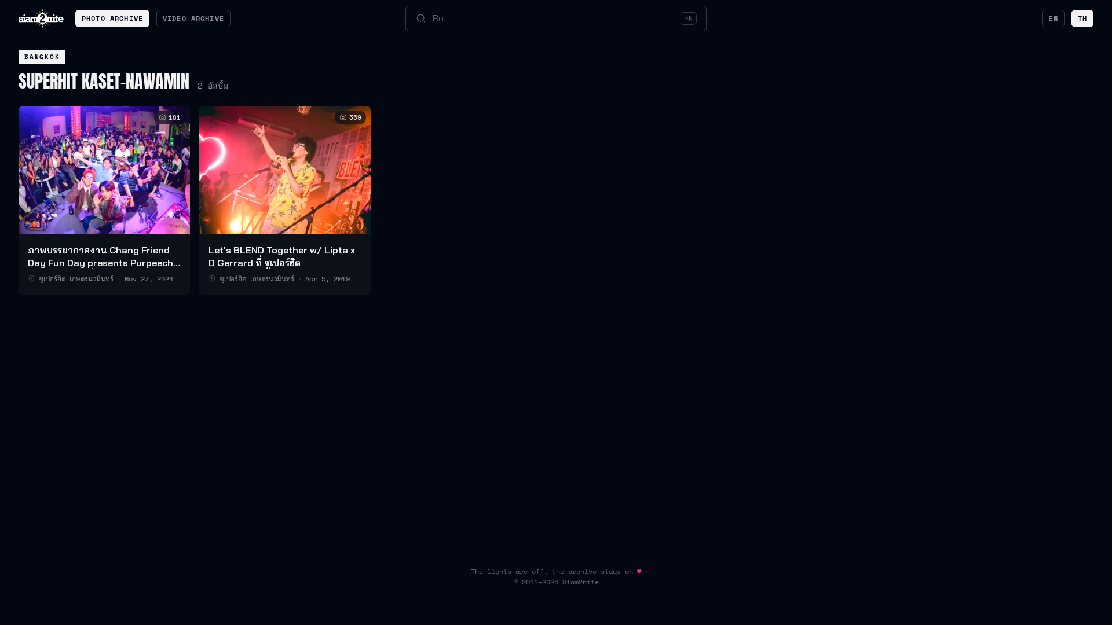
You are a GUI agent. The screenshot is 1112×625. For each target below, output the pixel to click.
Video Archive (193, 18)
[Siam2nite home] (41, 18)
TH (1082, 18)
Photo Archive (112, 18)
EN (1053, 18)
